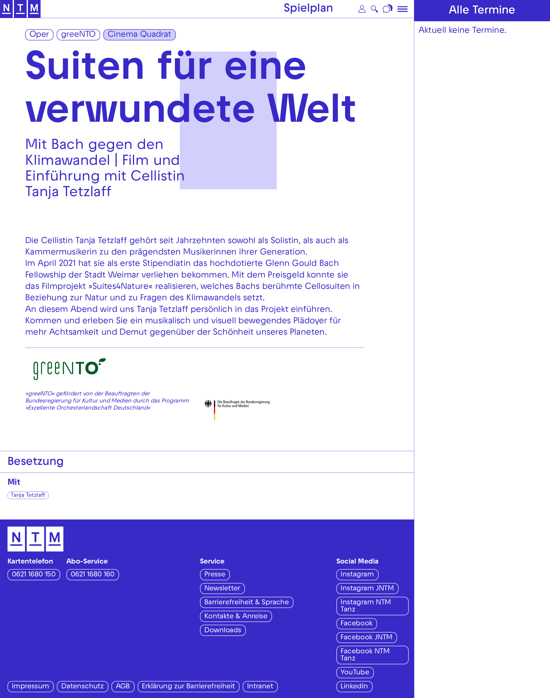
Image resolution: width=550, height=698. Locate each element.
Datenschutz (82, 687)
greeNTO (78, 35)
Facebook (356, 624)
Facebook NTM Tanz (365, 655)
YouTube (355, 673)
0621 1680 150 (33, 575)
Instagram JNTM (367, 589)
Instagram (357, 575)
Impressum (30, 687)
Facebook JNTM (366, 638)
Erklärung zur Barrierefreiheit (188, 687)
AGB (123, 687)
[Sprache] (388, 9)
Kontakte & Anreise (235, 617)
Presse (214, 575)
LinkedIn (354, 687)
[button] (362, 9)
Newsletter (222, 589)
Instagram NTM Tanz (366, 606)
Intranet (260, 687)
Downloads (222, 631)
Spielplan (308, 9)
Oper (39, 35)
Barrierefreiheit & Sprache (246, 603)
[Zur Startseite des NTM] (20, 9)
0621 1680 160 (92, 575)
